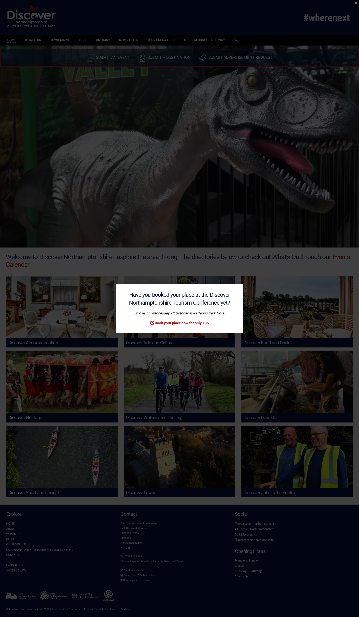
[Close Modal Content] (356, 3)
